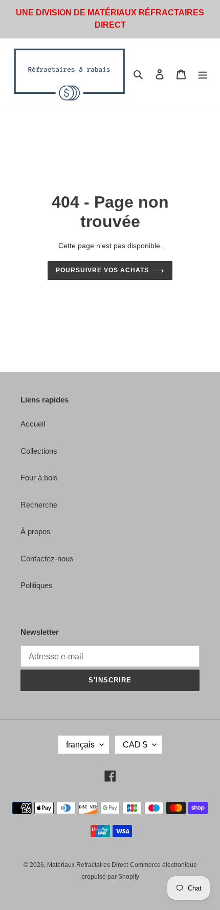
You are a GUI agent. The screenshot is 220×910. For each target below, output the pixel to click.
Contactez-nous (47, 558)
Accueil (32, 423)
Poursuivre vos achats (102, 270)
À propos (35, 531)
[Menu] (202, 74)
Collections (38, 451)
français (80, 744)
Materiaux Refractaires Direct (87, 864)
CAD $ (135, 744)
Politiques (36, 585)
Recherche (38, 504)
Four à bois (39, 477)
